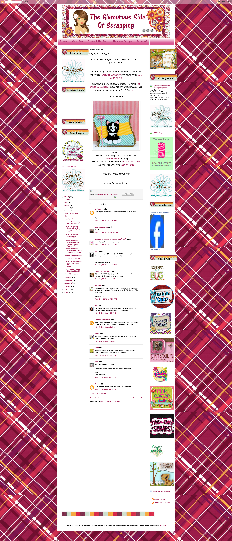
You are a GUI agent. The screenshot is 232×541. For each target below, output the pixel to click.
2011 (66, 289)
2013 (66, 197)
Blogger (163, 525)
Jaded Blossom (111, 158)
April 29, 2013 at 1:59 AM (106, 299)
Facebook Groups (122, 41)
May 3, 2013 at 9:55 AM (105, 313)
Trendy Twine (127, 165)
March (68, 277)
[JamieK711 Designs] (160, 333)
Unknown (98, 209)
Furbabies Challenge (111, 75)
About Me (77, 41)
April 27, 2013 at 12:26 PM (106, 232)
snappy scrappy (101, 227)
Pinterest (142, 41)
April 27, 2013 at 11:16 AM (106, 221)
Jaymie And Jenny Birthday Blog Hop (73, 270)
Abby (97, 384)
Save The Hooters (72, 274)
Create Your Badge (155, 249)
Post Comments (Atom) (110, 401)
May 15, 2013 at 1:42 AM (105, 377)
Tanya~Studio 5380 (103, 271)
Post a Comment (99, 393)
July (67, 202)
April (67, 211)
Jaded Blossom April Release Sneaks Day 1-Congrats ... (73, 256)
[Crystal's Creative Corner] (162, 362)
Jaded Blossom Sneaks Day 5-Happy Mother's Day (72, 228)
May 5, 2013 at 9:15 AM (105, 341)
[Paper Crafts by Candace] (162, 308)
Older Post (137, 398)
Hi (66, 216)
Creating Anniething (102, 319)
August (68, 199)
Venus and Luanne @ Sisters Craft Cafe (110, 239)
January (68, 283)
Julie (96, 362)
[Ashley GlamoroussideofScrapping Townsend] (157, 247)
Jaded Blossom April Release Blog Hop (73, 222)
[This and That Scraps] (162, 438)
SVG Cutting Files (131, 161)
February (69, 280)
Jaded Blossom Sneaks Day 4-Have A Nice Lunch (73, 236)
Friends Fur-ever (71, 213)
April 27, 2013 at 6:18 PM (105, 279)
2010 (66, 292)
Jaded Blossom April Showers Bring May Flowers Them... (73, 263)
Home (63, 41)
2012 (66, 287)
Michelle (98, 285)
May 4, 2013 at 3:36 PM (105, 327)
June (67, 205)
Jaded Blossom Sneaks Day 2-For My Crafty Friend (73, 250)
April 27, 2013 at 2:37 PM (106, 244)
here (134, 90)
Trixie (97, 347)
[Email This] (123, 194)
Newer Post (94, 398)
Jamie (97, 333)
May (67, 208)
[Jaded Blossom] (73, 82)
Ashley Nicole (103, 194)
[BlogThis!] (126, 194)
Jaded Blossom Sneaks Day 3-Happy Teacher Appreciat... (72, 243)
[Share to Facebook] (130, 194)
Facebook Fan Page (98, 41)
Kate (96, 305)
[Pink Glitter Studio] (162, 409)
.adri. (96, 251)
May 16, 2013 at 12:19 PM (105, 389)
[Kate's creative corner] (160, 381)
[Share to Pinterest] (132, 194)
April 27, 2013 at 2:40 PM (106, 265)
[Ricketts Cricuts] (162, 485)
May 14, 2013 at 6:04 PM (105, 355)
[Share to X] (128, 194)
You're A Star (70, 219)
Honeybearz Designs (162, 502)
